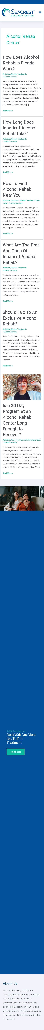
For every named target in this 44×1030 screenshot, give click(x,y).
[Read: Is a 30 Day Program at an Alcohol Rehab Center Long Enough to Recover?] (22, 387)
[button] (40, 12)
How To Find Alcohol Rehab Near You (17, 189)
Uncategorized (34, 440)
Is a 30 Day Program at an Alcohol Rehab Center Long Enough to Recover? (17, 420)
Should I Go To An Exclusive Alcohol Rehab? (20, 318)
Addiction (6, 74)
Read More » (8, 110)
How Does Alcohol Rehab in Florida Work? (21, 63)
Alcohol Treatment (18, 74)
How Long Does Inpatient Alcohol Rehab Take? (19, 128)
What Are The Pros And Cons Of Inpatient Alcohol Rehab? (21, 254)
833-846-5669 (16, 752)
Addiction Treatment (11, 200)
